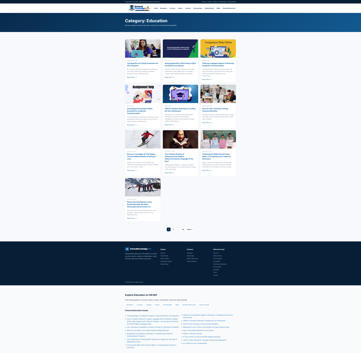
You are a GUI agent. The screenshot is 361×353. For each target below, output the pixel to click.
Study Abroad (209, 8)
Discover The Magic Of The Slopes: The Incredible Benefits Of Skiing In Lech (141, 156)
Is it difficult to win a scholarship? (195, 343)
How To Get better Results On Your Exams (198, 330)
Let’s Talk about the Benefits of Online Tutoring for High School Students (153, 327)
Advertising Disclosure (219, 264)
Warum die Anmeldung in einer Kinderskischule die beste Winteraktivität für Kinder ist (139, 204)
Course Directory (192, 261)
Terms (215, 272)
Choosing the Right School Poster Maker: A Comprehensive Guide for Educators (216, 156)
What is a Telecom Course (192, 334)
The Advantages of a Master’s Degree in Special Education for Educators (153, 316)
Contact (215, 275)
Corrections (216, 261)
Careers (187, 8)
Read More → (132, 77)
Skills (218, 8)
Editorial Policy (217, 256)
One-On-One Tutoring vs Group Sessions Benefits (200, 324)
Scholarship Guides (166, 261)
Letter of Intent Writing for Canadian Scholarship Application (204, 340)
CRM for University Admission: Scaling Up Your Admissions (204, 321)
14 (183, 229)
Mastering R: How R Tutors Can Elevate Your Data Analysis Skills (206, 327)
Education (163, 8)
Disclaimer (216, 269)
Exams (180, 8)
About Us (216, 253)
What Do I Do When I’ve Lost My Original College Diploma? (148, 330)
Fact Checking (217, 258)
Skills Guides (190, 256)
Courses (172, 8)
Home (156, 8)
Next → (190, 229)
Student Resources (229, 8)
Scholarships (197, 8)
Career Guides (164, 258)
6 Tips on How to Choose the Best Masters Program (201, 337)
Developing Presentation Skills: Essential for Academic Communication (140, 111)
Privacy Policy (217, 267)
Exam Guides (164, 256)
